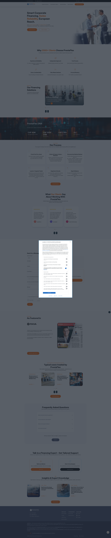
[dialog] (55, 269)
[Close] (70, 242)
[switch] (66, 259)
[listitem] (55, 257)
